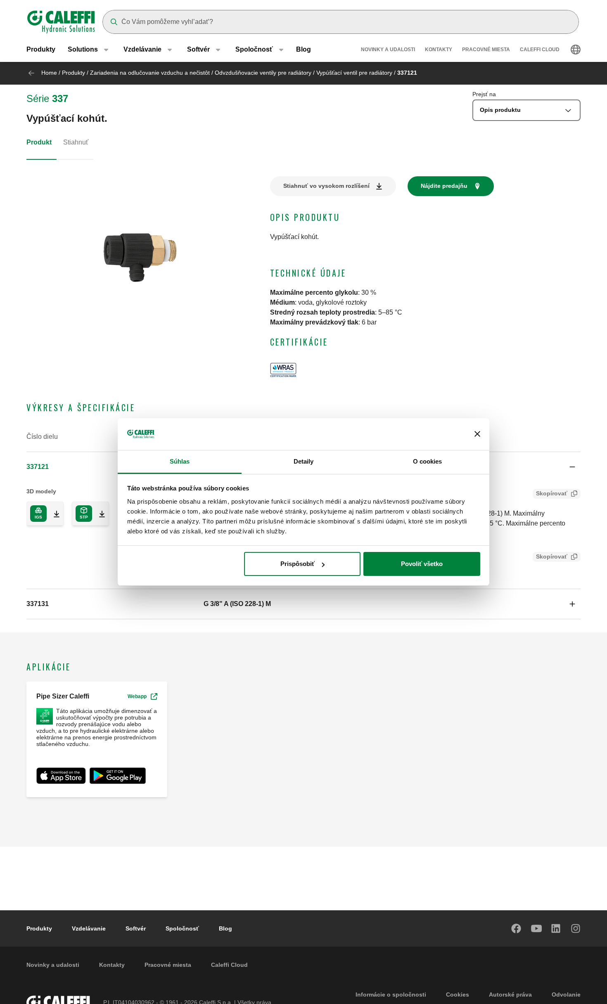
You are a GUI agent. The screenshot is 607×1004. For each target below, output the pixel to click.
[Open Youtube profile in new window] (536, 928)
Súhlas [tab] (180, 461)
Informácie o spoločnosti (391, 994)
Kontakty (438, 49)
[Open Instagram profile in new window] (576, 928)
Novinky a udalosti (388, 49)
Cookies (457, 994)
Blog (303, 49)
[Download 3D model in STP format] (98, 514)
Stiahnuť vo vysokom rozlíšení (326, 185)
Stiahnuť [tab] (75, 142)
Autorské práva (510, 994)
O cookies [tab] (427, 461)
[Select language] (576, 49)
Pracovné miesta (486, 49)
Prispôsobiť (297, 563)
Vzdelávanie (89, 928)
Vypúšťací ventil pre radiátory (354, 72)
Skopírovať (551, 493)
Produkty (40, 49)
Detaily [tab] (304, 461)
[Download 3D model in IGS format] (53, 514)
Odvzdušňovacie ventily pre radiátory (263, 72)
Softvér (136, 928)
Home (49, 72)
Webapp (137, 696)
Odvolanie (566, 994)
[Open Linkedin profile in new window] (556, 928)
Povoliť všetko (422, 563)
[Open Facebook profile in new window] (516, 928)
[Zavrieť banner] (477, 434)
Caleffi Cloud (540, 49)
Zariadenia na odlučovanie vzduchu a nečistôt (150, 72)
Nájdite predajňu (444, 185)
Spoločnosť (182, 928)
